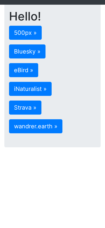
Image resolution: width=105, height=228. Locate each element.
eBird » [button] (23, 70)
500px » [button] (25, 32)
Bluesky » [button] (27, 51)
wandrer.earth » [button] (35, 126)
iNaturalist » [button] (30, 88)
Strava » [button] (25, 107)
